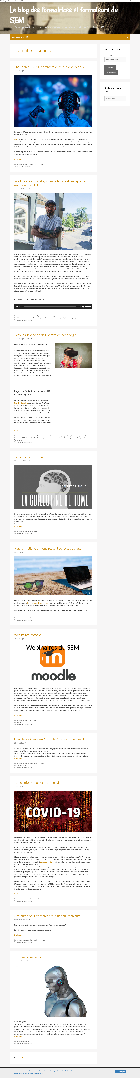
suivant (28, 1058)
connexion (129, 1)
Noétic (16, 139)
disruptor (46, 438)
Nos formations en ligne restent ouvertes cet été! (48, 548)
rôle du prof (84, 438)
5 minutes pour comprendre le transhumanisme (47, 916)
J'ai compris (121, 1072)
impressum (136, 1)
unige (20, 440)
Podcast (40, 164)
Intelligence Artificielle (42, 316)
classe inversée (21, 765)
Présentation (75, 436)
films (34, 318)
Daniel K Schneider (21, 403)
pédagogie (72, 318)
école (52, 438)
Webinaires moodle (27, 635)
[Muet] (83, 307)
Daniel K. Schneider (37, 438)
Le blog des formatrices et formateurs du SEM (64, 14)
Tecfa (16, 440)
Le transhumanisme (28, 957)
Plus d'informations (37, 1074)
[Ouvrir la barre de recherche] (127, 37)
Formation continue (23, 164)
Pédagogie (53, 316)
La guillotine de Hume (29, 457)
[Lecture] (17, 307)
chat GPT (22, 438)
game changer (59, 438)
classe (28, 438)
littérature (54, 318)
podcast (78, 318)
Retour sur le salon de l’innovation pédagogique (47, 335)
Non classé (33, 164)
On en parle (33, 531)
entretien (24, 318)
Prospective (84, 436)
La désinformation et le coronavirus (38, 783)
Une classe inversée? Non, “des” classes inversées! (49, 739)
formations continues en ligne (37, 603)
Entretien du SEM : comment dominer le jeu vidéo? (49, 67)
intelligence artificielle (43, 318)
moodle (19, 722)
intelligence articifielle (73, 438)
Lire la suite (18, 159)
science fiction (86, 318)
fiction (30, 318)
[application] (53, 306)
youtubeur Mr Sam (46, 862)
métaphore (64, 318)
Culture (19, 316)
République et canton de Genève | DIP (11, 1)
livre (59, 318)
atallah (19, 318)
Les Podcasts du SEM (20, 37)
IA (65, 438)
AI (17, 438)
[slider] (88, 306)
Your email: (109, 56)
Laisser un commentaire (24, 166)
